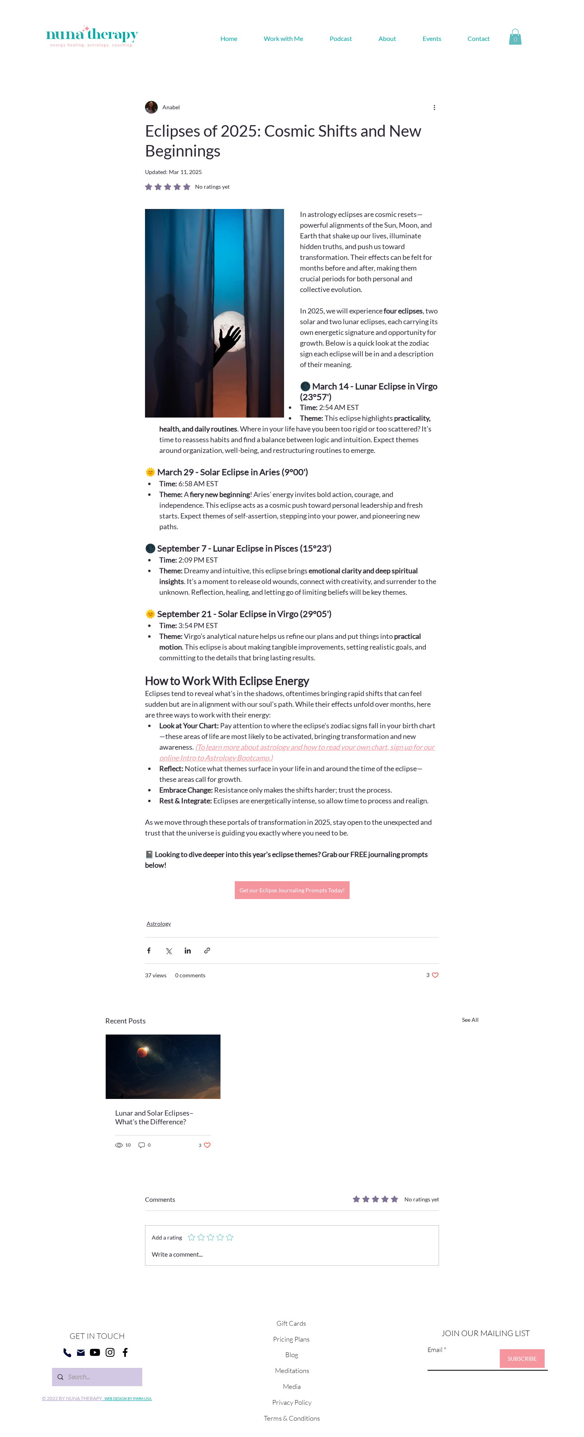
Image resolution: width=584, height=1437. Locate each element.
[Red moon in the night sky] (163, 1067)
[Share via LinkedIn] (187, 950)
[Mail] (81, 1352)
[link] (515, 37)
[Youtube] (95, 1352)
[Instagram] (110, 1352)
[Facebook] (125, 1352)
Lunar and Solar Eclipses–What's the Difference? (154, 1117)
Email (435, 1349)
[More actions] (434, 107)
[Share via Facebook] (149, 950)
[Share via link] (207, 950)
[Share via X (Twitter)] (168, 950)
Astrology (159, 923)
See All (470, 1019)
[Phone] (67, 1352)
